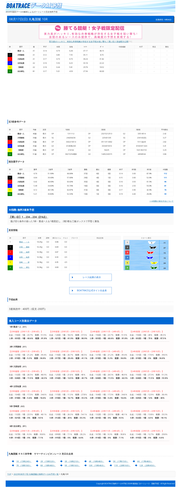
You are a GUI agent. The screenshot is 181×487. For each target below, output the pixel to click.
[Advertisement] (90, 96)
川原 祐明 (24, 252)
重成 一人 (24, 242)
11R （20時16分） (122, 465)
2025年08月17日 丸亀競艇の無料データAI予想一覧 (36, 474)
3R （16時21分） (72, 461)
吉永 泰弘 (24, 267)
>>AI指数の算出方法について (161, 201)
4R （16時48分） (96, 461)
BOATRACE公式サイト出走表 (92, 290)
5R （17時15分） (120, 461)
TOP (9, 474)
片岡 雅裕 (24, 247)
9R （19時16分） (72, 465)
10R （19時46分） (97, 465)
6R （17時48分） (145, 461)
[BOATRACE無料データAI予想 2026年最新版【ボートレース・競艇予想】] (34, 6)
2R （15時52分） (48, 461)
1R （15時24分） (24, 461)
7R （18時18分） (24, 465)
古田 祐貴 (24, 257)
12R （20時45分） (147, 465)
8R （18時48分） (48, 465)
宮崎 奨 (24, 262)
